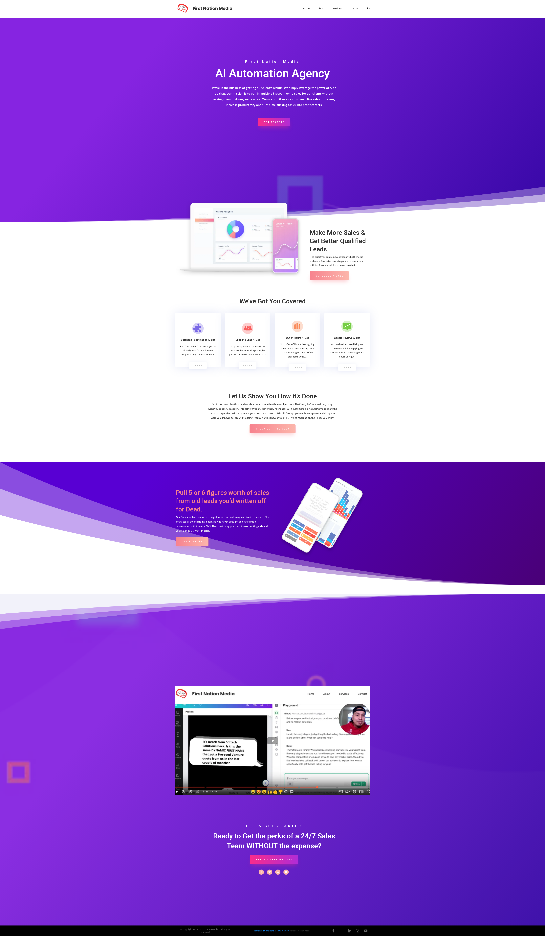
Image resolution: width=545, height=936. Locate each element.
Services (337, 8)
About (321, 8)
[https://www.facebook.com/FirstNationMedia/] (261, 872)
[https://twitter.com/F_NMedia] (269, 872)
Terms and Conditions (264, 930)
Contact (354, 8)
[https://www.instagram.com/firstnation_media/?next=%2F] (357, 930)
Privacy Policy (283, 930)
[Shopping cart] (368, 8)
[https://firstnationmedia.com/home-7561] (183, 8)
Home (306, 8)
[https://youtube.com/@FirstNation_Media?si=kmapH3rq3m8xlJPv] (286, 872)
